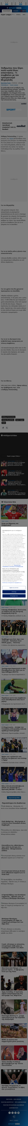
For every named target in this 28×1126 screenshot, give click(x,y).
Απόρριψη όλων (14, 595)
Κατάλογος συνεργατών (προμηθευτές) (11, 582)
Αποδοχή (14, 591)
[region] (14, 563)
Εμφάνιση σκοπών (14, 587)
